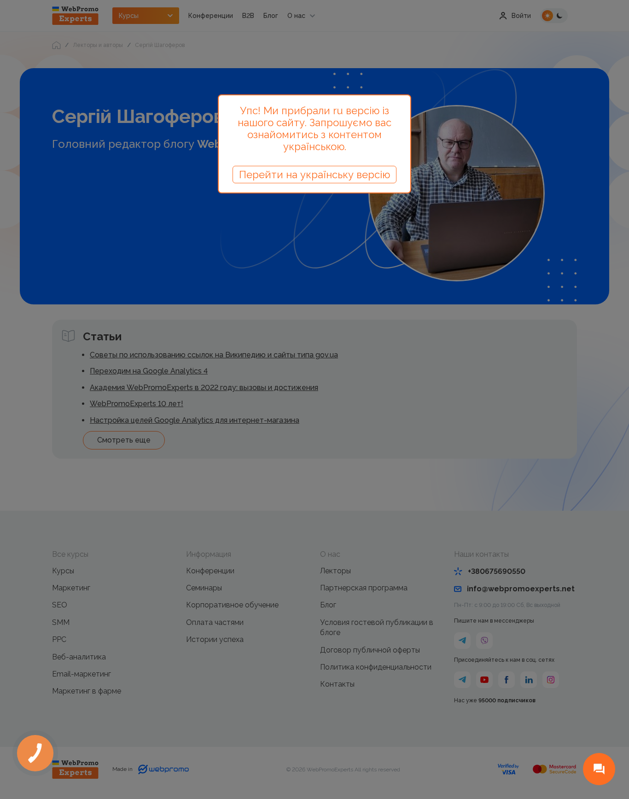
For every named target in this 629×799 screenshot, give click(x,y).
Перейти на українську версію (314, 175)
